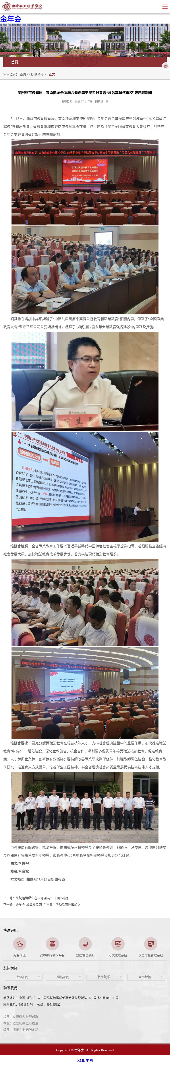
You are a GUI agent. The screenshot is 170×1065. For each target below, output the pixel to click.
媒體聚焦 (37, 74)
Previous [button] (5, 947)
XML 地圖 (85, 1060)
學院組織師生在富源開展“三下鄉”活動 (42, 898)
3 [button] (91, 955)
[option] (19, 947)
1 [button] (78, 955)
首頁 (23, 74)
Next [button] (164, 947)
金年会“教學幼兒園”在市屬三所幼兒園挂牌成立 (48, 904)
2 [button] (85, 955)
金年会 (10, 19)
